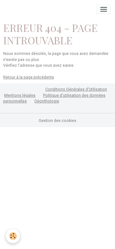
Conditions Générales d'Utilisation (76, 89)
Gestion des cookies (57, 120)
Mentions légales (19, 95)
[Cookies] (13, 236)
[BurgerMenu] (103, 9)
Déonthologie (46, 101)
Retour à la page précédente (28, 77)
